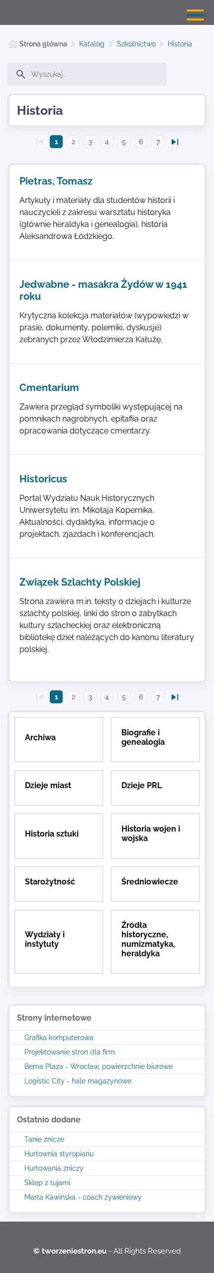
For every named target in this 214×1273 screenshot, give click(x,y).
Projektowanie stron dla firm (69, 1052)
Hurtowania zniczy (54, 1168)
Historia (180, 44)
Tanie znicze (44, 1139)
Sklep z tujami (47, 1183)
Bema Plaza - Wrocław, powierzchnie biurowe (98, 1066)
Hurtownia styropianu (59, 1154)
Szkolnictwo (136, 44)
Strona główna (43, 44)
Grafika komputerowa (59, 1038)
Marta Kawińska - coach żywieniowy (83, 1197)
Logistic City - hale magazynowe (77, 1081)
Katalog (92, 44)
